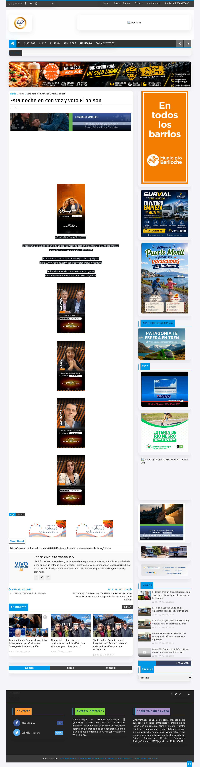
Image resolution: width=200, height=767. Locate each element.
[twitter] (30, 3)
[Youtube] (41, 3)
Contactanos (153, 3)
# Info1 (21, 514)
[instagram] (36, 3)
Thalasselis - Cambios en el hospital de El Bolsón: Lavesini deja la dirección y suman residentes (110, 645)
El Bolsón (29, 43)
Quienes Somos (122, 3)
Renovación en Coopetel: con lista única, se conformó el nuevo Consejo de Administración (28, 643)
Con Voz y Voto (105, 43)
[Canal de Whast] (47, 3)
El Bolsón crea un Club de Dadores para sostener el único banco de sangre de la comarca (171, 595)
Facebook (182, 663)
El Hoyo (55, 43)
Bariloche (70, 43)
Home (106, 3)
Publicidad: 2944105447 (177, 3)
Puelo (43, 43)
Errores (138, 3)
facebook (111, 668)
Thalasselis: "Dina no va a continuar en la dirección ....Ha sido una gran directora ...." (68, 643)
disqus (70, 668)
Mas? (128, 607)
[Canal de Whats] (183, 692)
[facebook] (25, 3)
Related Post (18, 607)
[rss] (52, 3)
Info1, (16, 107)
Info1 (21, 93)
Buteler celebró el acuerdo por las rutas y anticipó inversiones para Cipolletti (169, 636)
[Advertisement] (70, 160)
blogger (29, 668)
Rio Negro (86, 43)
